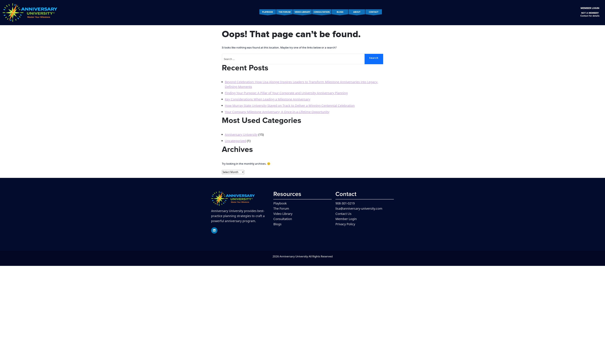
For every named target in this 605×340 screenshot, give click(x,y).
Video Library (302, 12)
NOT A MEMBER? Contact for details (589, 14)
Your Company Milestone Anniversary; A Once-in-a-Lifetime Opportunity (277, 112)
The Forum (285, 12)
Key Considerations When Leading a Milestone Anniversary (267, 99)
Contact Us (343, 214)
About (356, 12)
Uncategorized (235, 141)
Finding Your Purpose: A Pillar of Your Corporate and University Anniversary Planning (286, 93)
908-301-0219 (345, 203)
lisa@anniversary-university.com (358, 208)
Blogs (340, 12)
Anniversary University (241, 134)
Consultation (322, 12)
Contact (373, 12)
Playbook (267, 12)
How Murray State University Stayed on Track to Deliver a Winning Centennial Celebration (290, 105)
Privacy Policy (345, 224)
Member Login (590, 8)
